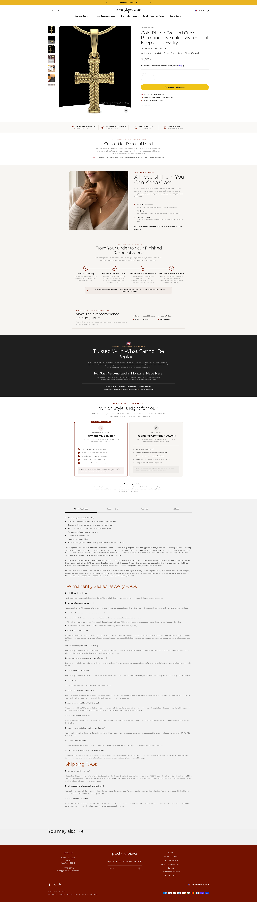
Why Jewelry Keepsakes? (170, 864)
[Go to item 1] (51, 30)
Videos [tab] (176, 509)
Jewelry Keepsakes (148, 27)
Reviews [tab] (144, 509)
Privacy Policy (52, 894)
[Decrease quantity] (144, 77)
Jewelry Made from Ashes (153, 16)
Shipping (70, 894)
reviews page (114, 758)
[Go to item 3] (51, 49)
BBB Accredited (180, 755)
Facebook (130, 758)
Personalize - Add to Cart (175, 87)
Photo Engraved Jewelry (105, 16)
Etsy (138, 758)
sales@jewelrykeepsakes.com (68, 871)
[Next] (150, 2)
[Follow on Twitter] (54, 884)
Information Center (171, 857)
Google (122, 758)
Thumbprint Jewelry (129, 16)
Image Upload (170, 875)
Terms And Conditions (89, 894)
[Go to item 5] (51, 69)
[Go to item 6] (51, 78)
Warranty (62, 894)
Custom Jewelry (176, 16)
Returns (77, 894)
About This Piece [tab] (81, 509)
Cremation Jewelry (81, 16)
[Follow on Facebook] (49, 884)
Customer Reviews (171, 860)
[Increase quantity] (152, 77)
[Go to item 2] (51, 40)
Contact (171, 868)
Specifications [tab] (113, 509)
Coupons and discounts (171, 872)
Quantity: (144, 73)
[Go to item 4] (51, 59)
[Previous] (106, 2)
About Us (170, 853)
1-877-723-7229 (68, 868)
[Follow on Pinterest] (59, 884)
